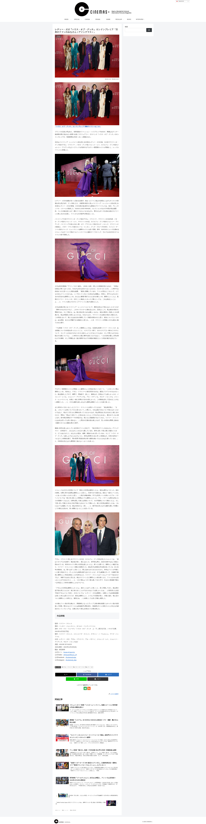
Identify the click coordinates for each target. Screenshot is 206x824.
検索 (126, 27)
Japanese (181, 1)
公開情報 (59, 667)
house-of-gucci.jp (69, 652)
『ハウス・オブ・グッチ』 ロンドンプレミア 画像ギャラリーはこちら (78, 126)
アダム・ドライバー (67, 667)
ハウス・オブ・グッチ (79, 667)
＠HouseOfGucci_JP (70, 655)
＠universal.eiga (71, 657)
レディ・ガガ (90, 667)
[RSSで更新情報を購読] (89, 688)
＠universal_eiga (71, 660)
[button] (97, 679)
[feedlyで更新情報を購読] (85, 688)
